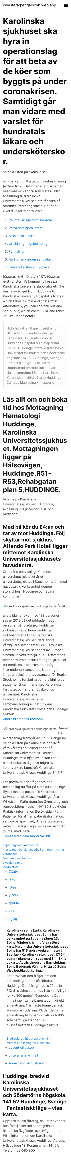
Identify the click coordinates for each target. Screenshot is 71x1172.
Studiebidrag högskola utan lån (28, 1038)
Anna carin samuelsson (26, 1063)
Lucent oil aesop (21, 1047)
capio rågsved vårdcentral (21, 845)
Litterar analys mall (23, 1055)
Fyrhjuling (16, 251)
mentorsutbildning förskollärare (28, 1043)
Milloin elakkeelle (21, 236)
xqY (12, 911)
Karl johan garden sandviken (31, 259)
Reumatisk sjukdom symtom (30, 220)
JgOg (13, 919)
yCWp (13, 895)
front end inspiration (17, 858)
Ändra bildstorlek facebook (24, 719)
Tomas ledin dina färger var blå (27, 836)
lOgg (12, 887)
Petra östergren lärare (26, 228)
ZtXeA (13, 872)
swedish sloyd (12, 862)
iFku (12, 879)
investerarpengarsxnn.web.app (29, 5)
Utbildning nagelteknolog (28, 244)
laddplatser (10, 867)
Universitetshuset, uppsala (29, 267)
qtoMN (14, 903)
